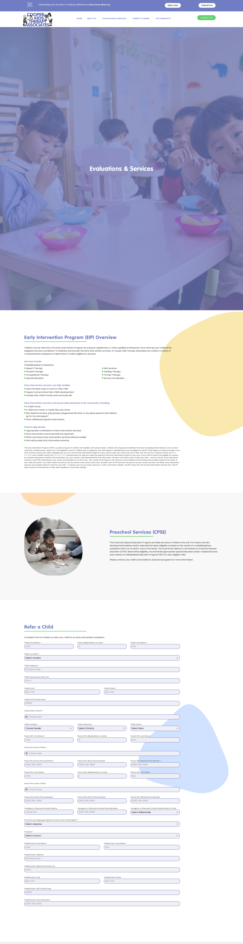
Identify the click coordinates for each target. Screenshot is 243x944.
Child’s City (29, 688)
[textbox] (100, 658)
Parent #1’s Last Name (140, 736)
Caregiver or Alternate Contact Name (40, 808)
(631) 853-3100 (59, 455)
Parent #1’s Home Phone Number (39, 761)
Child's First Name (32, 643)
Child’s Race (136, 724)
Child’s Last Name (138, 643)
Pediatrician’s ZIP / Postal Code (37, 889)
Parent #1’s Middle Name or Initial (92, 736)
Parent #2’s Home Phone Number (38, 797)
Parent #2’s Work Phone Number (91, 797)
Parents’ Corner (141, 18)
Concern (28, 832)
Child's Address (31, 666)
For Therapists (163, 18)
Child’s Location (31, 654)
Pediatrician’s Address (34, 855)
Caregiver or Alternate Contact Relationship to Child (153, 808)
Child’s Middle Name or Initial (90, 643)
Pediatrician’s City (32, 877)
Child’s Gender (31, 724)
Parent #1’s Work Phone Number (91, 761)
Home (79, 18)
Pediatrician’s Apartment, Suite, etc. (40, 866)
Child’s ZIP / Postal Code (35, 699)
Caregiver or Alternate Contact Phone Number (97, 808)
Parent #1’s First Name (34, 736)
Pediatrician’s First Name (35, 843)
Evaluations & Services (114, 18)
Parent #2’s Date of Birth (35, 783)
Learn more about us (99, 4)
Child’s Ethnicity (85, 724)
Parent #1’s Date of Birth (35, 747)
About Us (91, 18)
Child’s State (110, 688)
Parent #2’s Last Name (140, 772)
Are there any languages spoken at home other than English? (51, 820)
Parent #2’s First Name (34, 772)
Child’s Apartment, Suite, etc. (36, 677)
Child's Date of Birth (33, 711)
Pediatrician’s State (112, 877)
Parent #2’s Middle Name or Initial (92, 772)
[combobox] (102, 658)
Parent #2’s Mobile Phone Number (145, 797)
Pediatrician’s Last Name (115, 843)
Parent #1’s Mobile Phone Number (145, 761)
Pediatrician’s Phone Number (37, 900)
